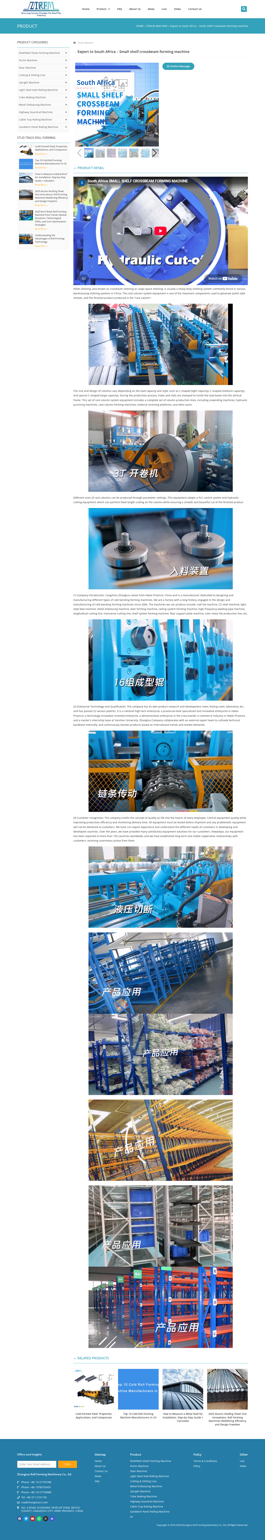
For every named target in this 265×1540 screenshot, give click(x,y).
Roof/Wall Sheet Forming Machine (39, 53)
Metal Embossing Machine (35, 104)
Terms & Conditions (205, 1461)
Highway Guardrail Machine (36, 112)
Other (244, 1455)
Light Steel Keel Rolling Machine (38, 90)
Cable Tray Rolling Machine (35, 119)
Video (177, 9)
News (151, 9)
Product (102, 9)
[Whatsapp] (39, 1518)
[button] (244, 9)
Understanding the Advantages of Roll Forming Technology (49, 238)
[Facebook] (19, 1518)
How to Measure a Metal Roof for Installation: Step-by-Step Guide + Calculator (51, 177)
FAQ (119, 9)
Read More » (41, 153)
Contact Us (195, 9)
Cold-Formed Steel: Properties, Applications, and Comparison (51, 148)
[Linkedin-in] (52, 1518)
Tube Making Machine (32, 97)
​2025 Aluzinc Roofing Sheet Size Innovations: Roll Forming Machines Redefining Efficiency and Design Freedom (51, 196)
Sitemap (100, 1455)
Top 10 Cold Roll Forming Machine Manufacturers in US (51, 162)
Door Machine (27, 67)
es (131, 1516)
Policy (197, 1455)
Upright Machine (29, 82)
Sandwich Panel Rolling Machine (38, 127)
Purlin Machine (28, 60)
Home (85, 9)
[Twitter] (26, 1518)
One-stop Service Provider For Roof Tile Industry (41, 14)
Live (164, 9)
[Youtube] (32, 1518)
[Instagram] (45, 1518)
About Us (135, 9)
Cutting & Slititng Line (32, 75)
